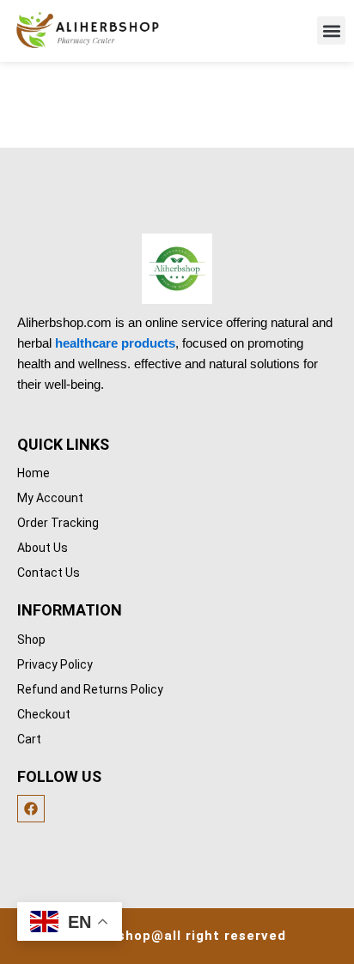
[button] (331, 30)
